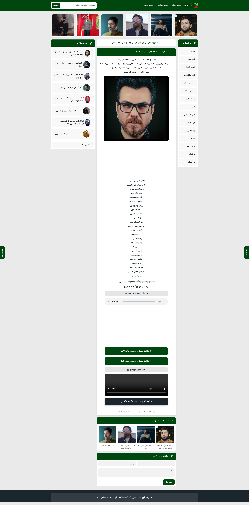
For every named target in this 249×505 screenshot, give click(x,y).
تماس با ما (101, 497)
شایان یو (191, 59)
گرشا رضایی (146, 42)
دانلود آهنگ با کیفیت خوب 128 (135, 361)
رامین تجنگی (190, 67)
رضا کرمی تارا (190, 91)
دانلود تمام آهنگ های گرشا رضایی (136, 401)
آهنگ (147, 59)
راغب (193, 138)
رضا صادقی (190, 98)
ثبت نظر (168, 482)
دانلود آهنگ (176, 5)
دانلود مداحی (148, 5)
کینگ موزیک (156, 42)
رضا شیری (191, 130)
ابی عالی (191, 122)
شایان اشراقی (189, 75)
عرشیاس (191, 154)
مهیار (193, 51)
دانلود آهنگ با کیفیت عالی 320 (135, 351)
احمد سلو (191, 146)
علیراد (192, 106)
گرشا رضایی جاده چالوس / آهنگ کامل (151, 52)
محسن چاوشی (189, 83)
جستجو (56, 5)
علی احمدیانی (189, 114)
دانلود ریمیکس (162, 5)
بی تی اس (191, 162)
